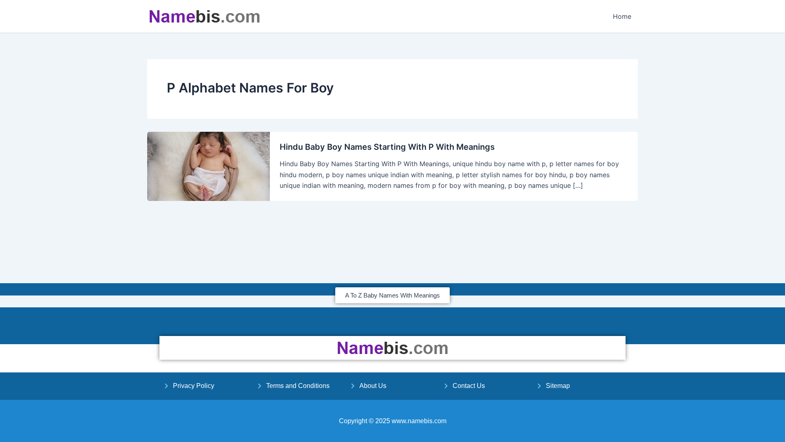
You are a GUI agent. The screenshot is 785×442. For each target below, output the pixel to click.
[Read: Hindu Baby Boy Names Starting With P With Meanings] (208, 166)
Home (622, 16)
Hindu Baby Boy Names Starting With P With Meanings (387, 147)
